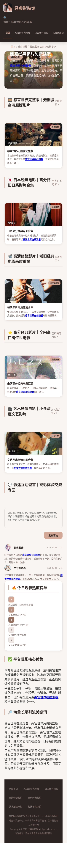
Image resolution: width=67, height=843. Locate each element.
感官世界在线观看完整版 (20, 604)
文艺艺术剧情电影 (17, 645)
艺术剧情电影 (15, 806)
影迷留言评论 (34, 806)
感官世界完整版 (22, 32)
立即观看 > (58, 102)
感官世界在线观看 (20, 65)
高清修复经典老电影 (18, 625)
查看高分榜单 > (56, 335)
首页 (8, 32)
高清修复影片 (15, 797)
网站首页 (13, 788)
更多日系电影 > (57, 182)
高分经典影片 (34, 797)
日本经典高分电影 (17, 614)
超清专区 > (58, 258)
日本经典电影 (41, 32)
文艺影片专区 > (56, 411)
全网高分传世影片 (17, 635)
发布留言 (53, 535)
